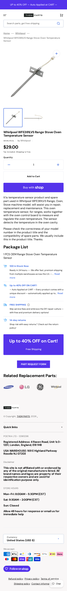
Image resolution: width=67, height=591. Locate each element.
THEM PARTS (23, 416)
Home (6, 33)
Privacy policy (32, 578)
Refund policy (15, 578)
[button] (5, 15)
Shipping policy (22, 583)
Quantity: (8, 157)
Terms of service (50, 578)
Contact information (42, 583)
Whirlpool (20, 33)
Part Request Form (33, 364)
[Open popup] (28, 305)
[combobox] (33, 23)
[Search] (59, 23)
